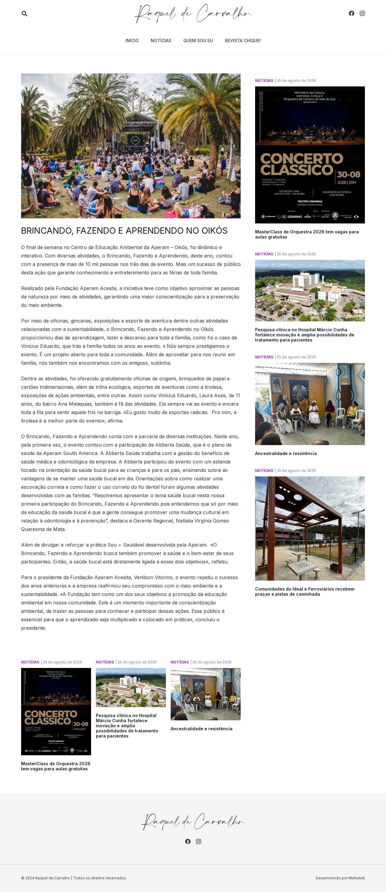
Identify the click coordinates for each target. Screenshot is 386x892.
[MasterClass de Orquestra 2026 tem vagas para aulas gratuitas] (56, 672)
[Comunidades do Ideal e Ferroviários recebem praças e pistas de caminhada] (310, 481)
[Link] (193, 13)
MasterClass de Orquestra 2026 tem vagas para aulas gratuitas (55, 766)
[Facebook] (351, 13)
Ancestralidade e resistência (202, 728)
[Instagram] (362, 14)
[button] (24, 13)
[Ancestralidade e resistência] (206, 672)
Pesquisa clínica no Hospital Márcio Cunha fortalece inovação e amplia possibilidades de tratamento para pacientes (127, 725)
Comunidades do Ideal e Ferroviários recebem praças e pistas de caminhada (304, 591)
